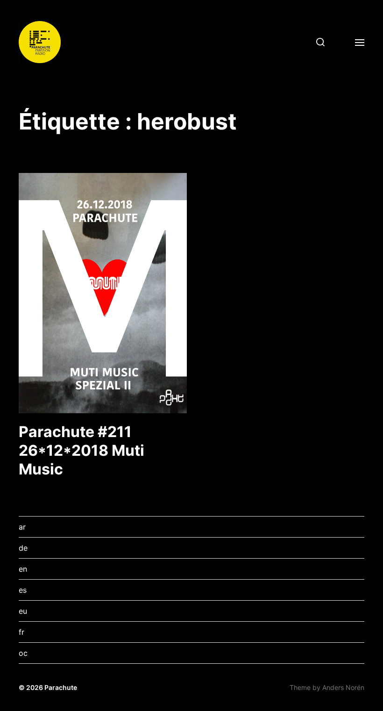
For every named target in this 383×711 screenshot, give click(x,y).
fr (21, 632)
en (23, 569)
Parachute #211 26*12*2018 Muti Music (81, 450)
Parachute (60, 687)
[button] (317, 42)
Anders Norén (343, 687)
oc (23, 653)
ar (22, 526)
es (23, 590)
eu (23, 611)
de (23, 548)
